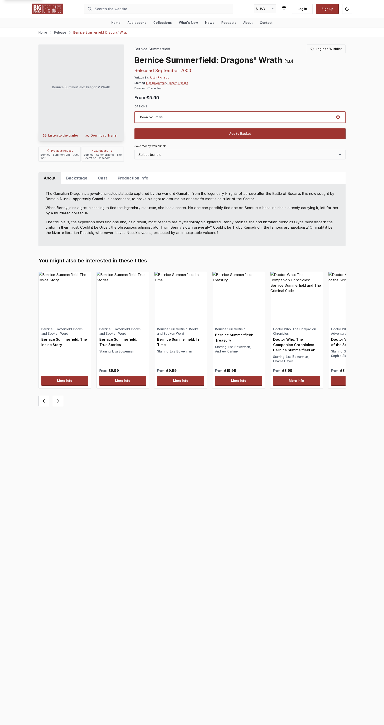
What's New (188, 22)
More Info (64, 381)
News (209, 22)
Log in (302, 9)
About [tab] (50, 178)
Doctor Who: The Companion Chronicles (294, 331)
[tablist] (192, 178)
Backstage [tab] (76, 178)
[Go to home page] (47, 9)
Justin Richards (159, 77)
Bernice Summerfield (152, 49)
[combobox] (240, 154)
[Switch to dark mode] (347, 9)
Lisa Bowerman (156, 83)
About (248, 22)
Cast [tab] (102, 178)
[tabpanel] (192, 215)
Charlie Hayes (283, 361)
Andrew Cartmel (226, 351)
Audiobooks (137, 22)
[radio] (240, 117)
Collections (162, 22)
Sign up (327, 9)
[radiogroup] (240, 117)
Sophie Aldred (341, 356)
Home (115, 22)
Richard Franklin (178, 83)
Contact (266, 22)
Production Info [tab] (133, 178)
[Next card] (58, 401)
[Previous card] (43, 401)
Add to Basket (240, 133)
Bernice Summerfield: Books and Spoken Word (62, 331)
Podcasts (228, 22)
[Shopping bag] (284, 8)
